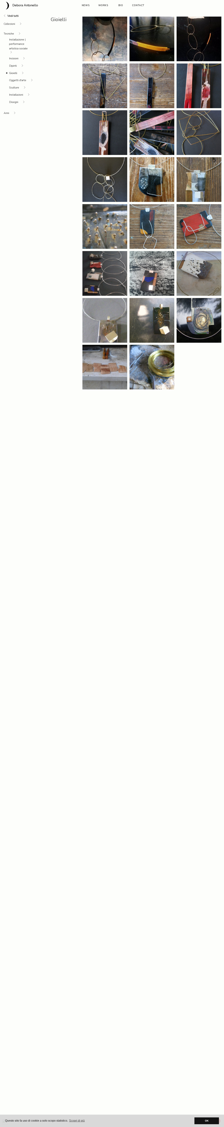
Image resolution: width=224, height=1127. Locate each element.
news (86, 5)
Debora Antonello (25, 5)
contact (138, 5)
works (103, 5)
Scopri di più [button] (77, 1120)
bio (120, 5)
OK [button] (207, 1120)
